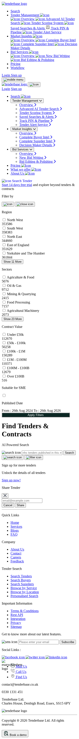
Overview (28, 19)
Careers (16, 557)
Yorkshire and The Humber (26, 253)
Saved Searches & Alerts (36, 117)
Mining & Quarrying (21, 294)
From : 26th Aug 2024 (17, 410)
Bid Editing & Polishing (37, 60)
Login (6, 75)
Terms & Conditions (25, 611)
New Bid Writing (57, 56)
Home (15, 522)
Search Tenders (21, 576)
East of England (18, 245)
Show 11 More (13, 261)
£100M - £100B (18, 368)
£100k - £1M (16, 351)
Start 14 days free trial (17, 185)
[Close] (5, 495)
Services (16, 526)
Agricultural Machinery (23, 311)
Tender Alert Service (46, 32)
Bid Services (20, 52)
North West (15, 220)
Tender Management (25, 15)
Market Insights (22, 36)
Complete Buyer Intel (60, 40)
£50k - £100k (16, 343)
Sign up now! (11, 480)
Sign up (16, 75)
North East (14, 237)
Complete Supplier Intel (37, 44)
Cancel (8, 505)
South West (15, 228)
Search (15, 11)
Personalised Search (24, 596)
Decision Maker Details (36, 145)
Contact (16, 553)
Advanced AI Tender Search (39, 109)
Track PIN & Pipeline (34, 121)
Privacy (16, 623)
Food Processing (18, 302)
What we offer (21, 169)
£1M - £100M (17, 359)
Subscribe (67, 642)
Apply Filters (36, 415)
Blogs (15, 530)
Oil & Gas (14, 285)
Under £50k (15, 334)
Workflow (18, 68)
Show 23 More (13, 319)
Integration (18, 619)
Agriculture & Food (20, 277)
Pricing (15, 64)
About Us (18, 173)
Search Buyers (21, 580)
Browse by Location (25, 592)
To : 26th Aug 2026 (47, 410)
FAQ (14, 534)
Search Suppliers (22, 584)
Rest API (17, 615)
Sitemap (16, 627)
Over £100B (15, 376)
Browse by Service (24, 588)
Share (20, 505)
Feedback (17, 561)
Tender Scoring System (47, 23)
